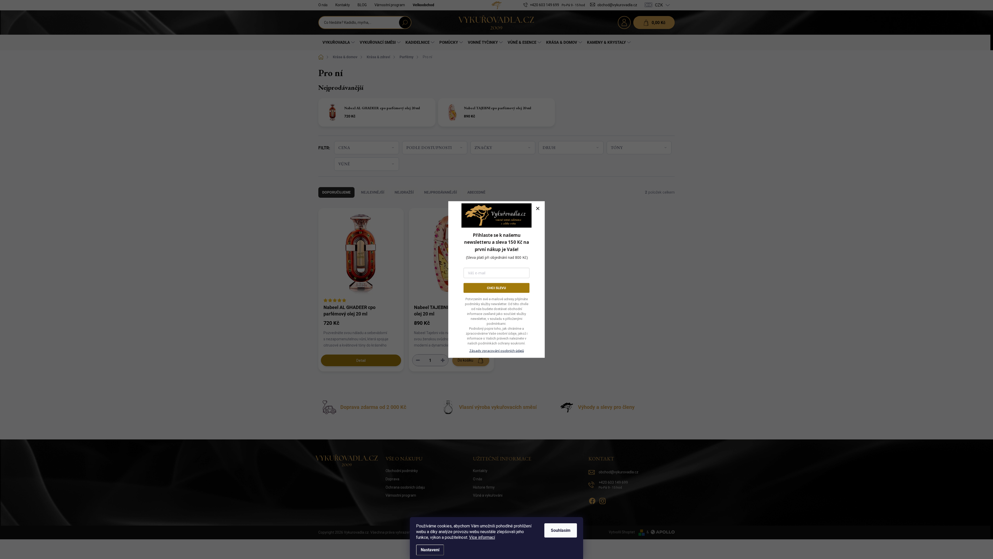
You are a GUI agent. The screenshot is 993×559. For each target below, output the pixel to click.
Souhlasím (560, 530)
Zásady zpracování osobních (496, 350)
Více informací (482, 537)
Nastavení (430, 549)
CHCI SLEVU (496, 288)
